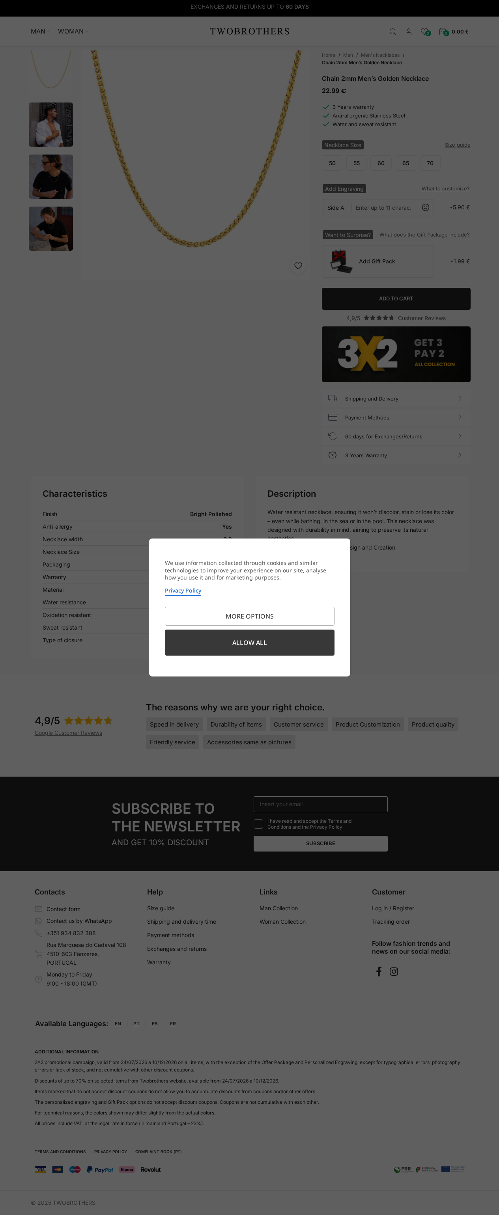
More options (250, 616)
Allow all (249, 642)
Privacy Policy (183, 590)
